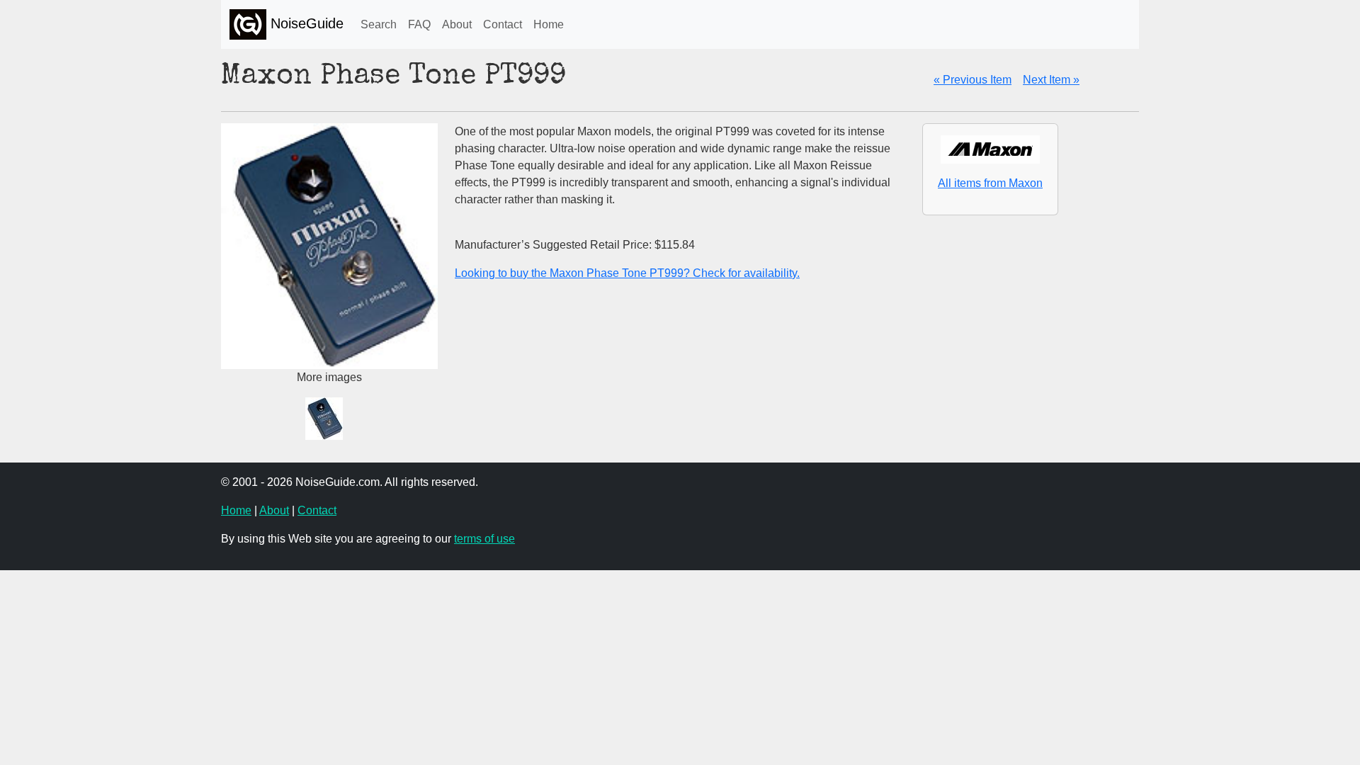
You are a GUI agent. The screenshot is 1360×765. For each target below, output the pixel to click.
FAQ (419, 24)
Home (548, 24)
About (457, 24)
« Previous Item (973, 80)
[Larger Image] (329, 418)
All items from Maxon (990, 183)
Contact (502, 24)
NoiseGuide (305, 23)
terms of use (484, 539)
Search (379, 24)
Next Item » (1051, 80)
